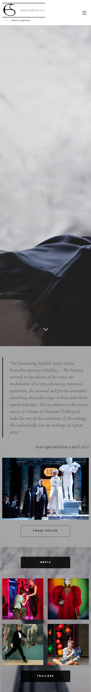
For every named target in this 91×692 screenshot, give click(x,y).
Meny (84, 12)
